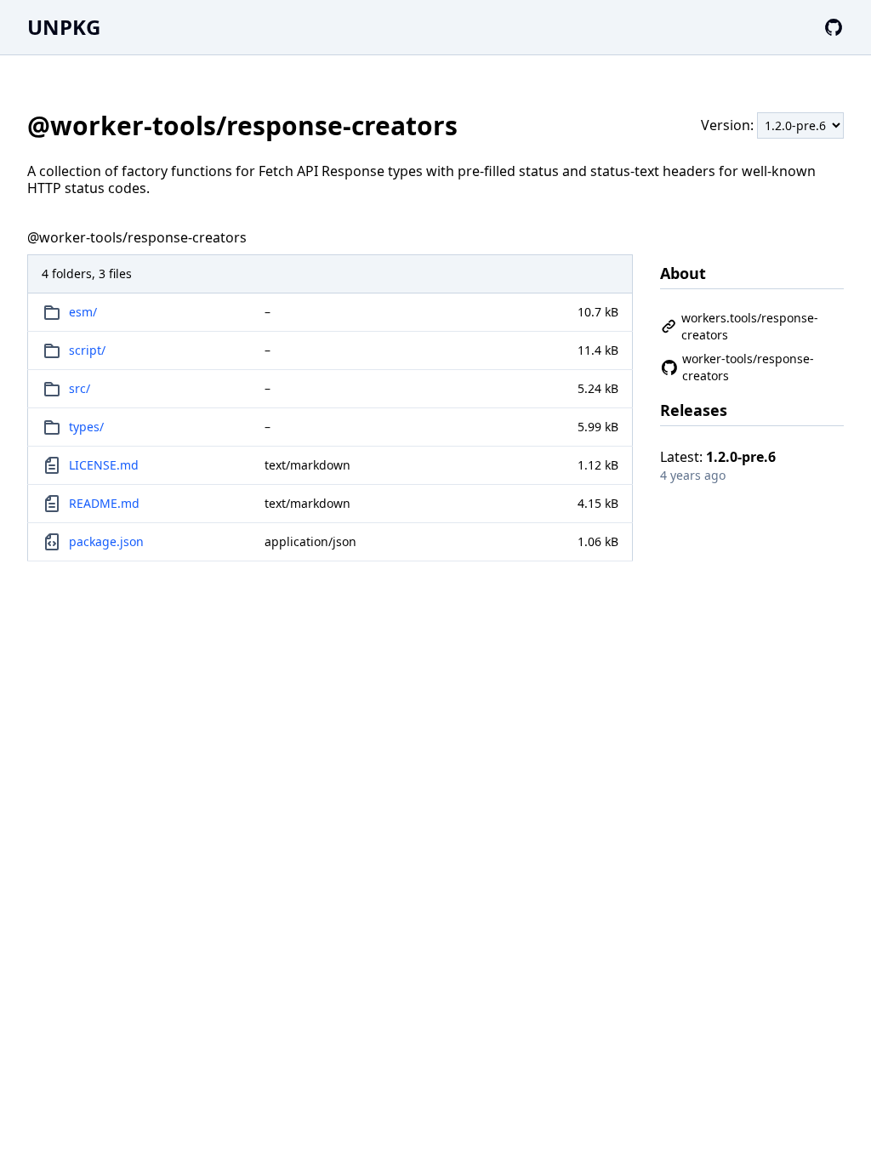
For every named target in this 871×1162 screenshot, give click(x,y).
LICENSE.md (104, 465)
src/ (79, 388)
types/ (86, 427)
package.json (106, 541)
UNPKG (63, 27)
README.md (104, 503)
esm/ (83, 312)
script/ (87, 350)
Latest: (718, 456)
